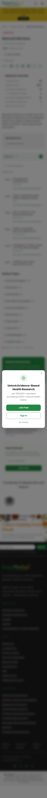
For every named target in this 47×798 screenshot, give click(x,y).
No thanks (23, 422)
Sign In (23, 415)
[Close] (41, 373)
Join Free (23, 407)
